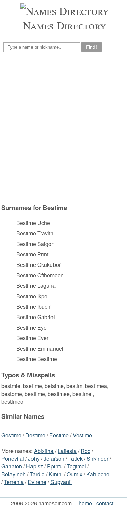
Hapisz (34, 466)
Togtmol (76, 466)
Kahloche (97, 474)
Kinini (56, 474)
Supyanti (61, 482)
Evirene (37, 482)
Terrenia (14, 482)
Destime (35, 435)
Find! (91, 47)
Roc (85, 451)
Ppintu (55, 466)
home (85, 503)
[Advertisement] (63, 130)
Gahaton (11, 466)
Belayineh (13, 474)
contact (104, 503)
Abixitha (44, 451)
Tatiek (75, 458)
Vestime (82, 435)
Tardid (37, 474)
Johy (34, 458)
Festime (59, 435)
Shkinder (97, 458)
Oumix (74, 474)
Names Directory (64, 25)
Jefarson (54, 458)
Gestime (11, 435)
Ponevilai (12, 458)
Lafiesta (67, 451)
